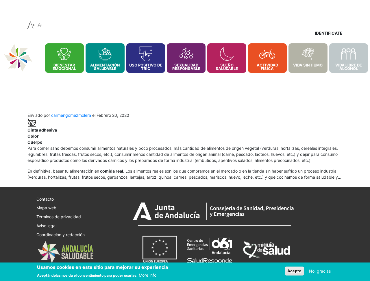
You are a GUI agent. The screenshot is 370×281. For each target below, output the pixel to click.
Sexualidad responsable (186, 66)
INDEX (38, 47)
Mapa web (46, 207)
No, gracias (320, 271)
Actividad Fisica (267, 66)
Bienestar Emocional (64, 66)
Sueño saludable (227, 66)
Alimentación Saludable (105, 66)
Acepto (294, 271)
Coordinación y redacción (60, 234)
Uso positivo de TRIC (145, 66)
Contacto (45, 198)
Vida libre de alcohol (348, 66)
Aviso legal (46, 225)
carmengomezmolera (71, 115)
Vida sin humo (308, 65)
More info (147, 274)
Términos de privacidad (58, 216)
